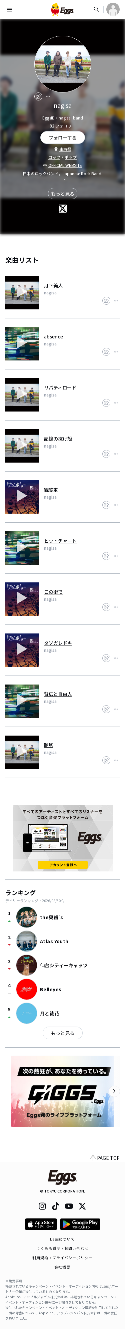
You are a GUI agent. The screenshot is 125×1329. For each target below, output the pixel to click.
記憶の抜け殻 (58, 438)
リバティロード (60, 387)
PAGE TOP (108, 1157)
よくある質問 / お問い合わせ (62, 1248)
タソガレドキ (58, 642)
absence (53, 336)
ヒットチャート (60, 540)
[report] (48, 96)
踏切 (48, 745)
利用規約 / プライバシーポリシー (62, 1257)
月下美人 (53, 285)
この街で (53, 591)
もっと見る (62, 193)
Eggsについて (62, 1239)
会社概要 (62, 1267)
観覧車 (51, 489)
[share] (38, 96)
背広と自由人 (58, 694)
